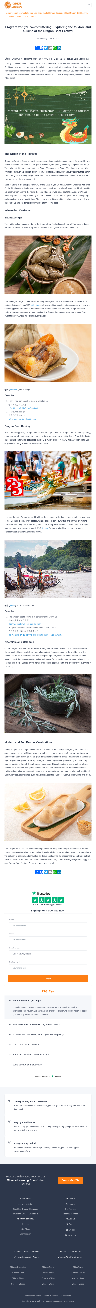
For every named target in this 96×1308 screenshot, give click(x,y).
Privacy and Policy (33, 1296)
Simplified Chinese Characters (25, 1209)
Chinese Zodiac (48, 1273)
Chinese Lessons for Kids (70, 1252)
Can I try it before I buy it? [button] (26, 1044)
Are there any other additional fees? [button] (31, 1054)
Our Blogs (25, 1229)
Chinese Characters (18, 1267)
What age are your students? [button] (27, 1064)
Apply (48, 979)
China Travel (78, 1267)
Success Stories (18, 1284)
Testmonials (70, 1204)
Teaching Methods (70, 1214)
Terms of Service (51, 1296)
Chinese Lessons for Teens (26, 1257)
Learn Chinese (30, 17)
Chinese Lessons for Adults (26, 1252)
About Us (25, 1224)
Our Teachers (70, 1209)
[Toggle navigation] (89, 5)
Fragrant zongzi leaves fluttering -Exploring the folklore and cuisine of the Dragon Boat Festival (46, 13)
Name (11, 920)
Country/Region (15, 948)
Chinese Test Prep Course (70, 1257)
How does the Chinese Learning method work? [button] (36, 1024)
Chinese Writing (48, 1278)
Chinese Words (48, 1284)
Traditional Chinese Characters (25, 1214)
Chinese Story (78, 1278)
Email (11, 934)
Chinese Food (18, 1273)
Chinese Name (48, 1267)
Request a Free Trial (70, 1180)
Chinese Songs (78, 1284)
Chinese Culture (14, 17)
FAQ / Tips (48, 991)
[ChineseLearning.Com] (13, 5)
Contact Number (15, 962)
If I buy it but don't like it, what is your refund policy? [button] (38, 1034)
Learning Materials (25, 1204)
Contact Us (66, 1296)
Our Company (25, 1234)
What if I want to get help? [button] (27, 1000)
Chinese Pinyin (18, 1278)
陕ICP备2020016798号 (31, 1301)
